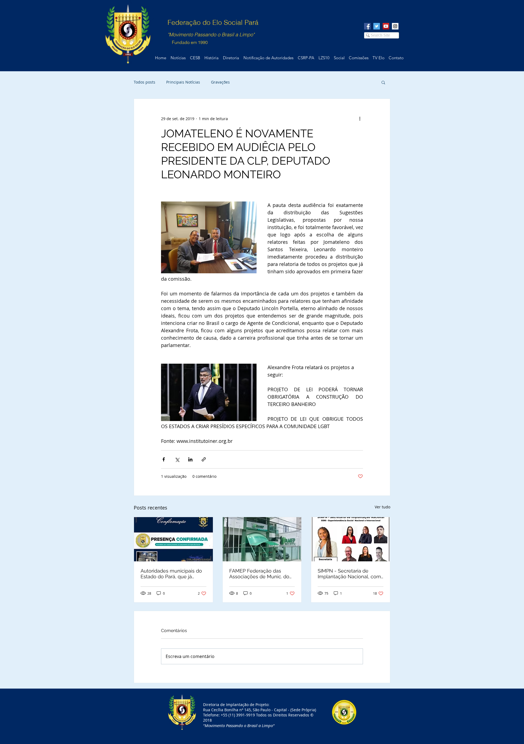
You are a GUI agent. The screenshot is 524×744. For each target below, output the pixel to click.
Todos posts (144, 82)
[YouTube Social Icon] (386, 26)
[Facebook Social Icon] (367, 26)
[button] (383, 82)
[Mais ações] (359, 118)
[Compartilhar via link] (203, 459)
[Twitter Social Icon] (376, 26)
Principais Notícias (183, 82)
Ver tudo (382, 506)
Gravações (220, 82)
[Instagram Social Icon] (395, 26)
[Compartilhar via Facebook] (163, 459)
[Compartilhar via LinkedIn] (190, 459)
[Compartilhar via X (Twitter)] (177, 459)
